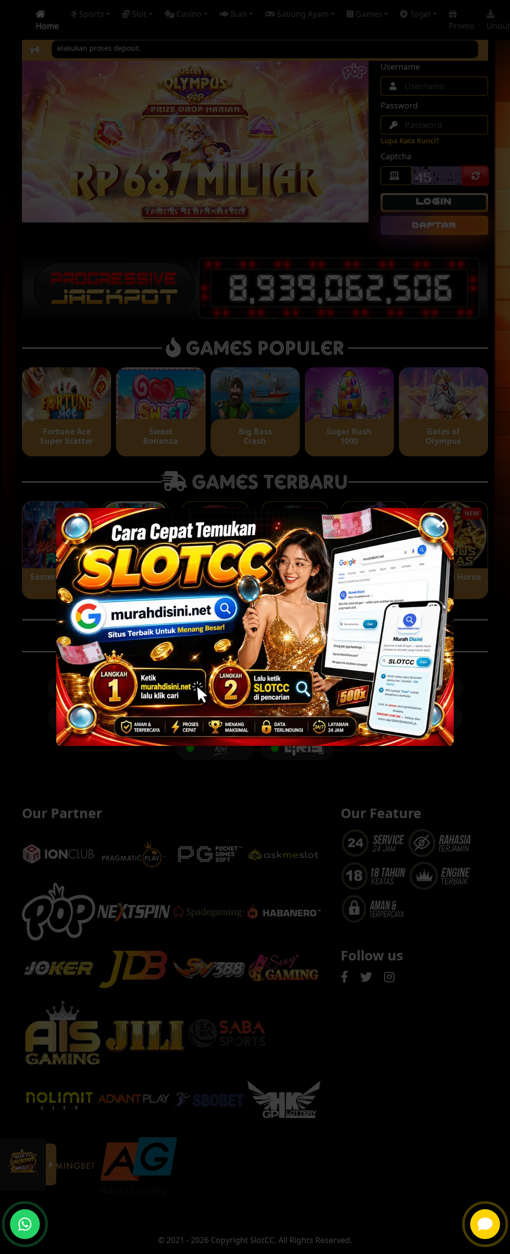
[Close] (440, 521)
